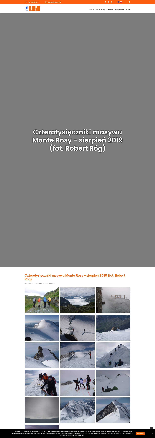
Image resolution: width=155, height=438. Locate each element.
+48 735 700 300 (33, 2)
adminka (52, 283)
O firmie (91, 9)
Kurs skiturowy (100, 9)
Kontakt (128, 9)
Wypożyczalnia (119, 9)
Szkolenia (110, 9)
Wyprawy (39, 283)
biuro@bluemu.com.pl (54, 2)
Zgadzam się (140, 433)
